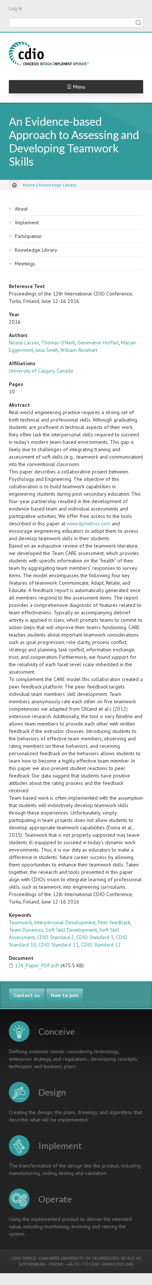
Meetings (25, 263)
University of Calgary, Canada (41, 370)
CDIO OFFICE (23, 1258)
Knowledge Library (57, 185)
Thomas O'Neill (58, 342)
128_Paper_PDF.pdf (37, 965)
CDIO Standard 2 (55, 937)
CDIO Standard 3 (95, 937)
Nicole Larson (24, 342)
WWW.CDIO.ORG (118, 1264)
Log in (15, 8)
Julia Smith (46, 350)
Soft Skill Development (71, 929)
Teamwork (20, 922)
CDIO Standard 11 (58, 944)
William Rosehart (79, 350)
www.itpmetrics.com (88, 523)
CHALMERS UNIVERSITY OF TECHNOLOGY (79, 1258)
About (21, 208)
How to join (64, 995)
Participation (28, 236)
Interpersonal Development (65, 922)
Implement (27, 222)
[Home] (49, 53)
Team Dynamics (26, 929)
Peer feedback (114, 922)
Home (29, 185)
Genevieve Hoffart (98, 342)
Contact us (27, 995)
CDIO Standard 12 (101, 944)
